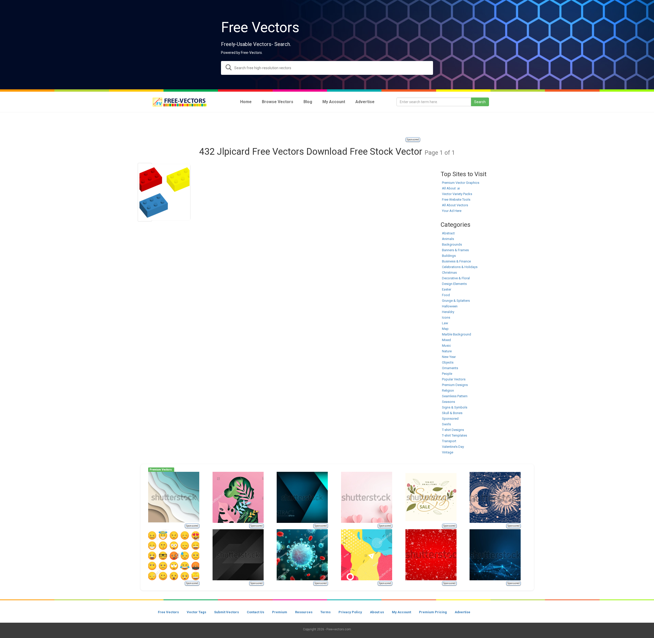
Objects (447, 362)
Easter (446, 289)
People (447, 374)
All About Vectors (455, 205)
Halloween (450, 306)
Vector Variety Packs (457, 194)
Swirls (446, 424)
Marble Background (456, 334)
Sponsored (413, 139)
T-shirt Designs (453, 430)
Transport (449, 441)
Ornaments (450, 368)
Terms (325, 612)
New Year (449, 357)
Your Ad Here (451, 211)
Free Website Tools (456, 199)
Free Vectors (168, 612)
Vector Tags (196, 612)
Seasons (448, 402)
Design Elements (454, 284)
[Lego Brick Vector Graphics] (145, 192)
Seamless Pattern (455, 396)
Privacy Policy (350, 612)
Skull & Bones (452, 413)
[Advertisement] (327, 125)
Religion (448, 390)
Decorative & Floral (456, 278)
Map (445, 329)
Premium (279, 612)
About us (377, 612)
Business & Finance (456, 261)
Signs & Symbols (454, 407)
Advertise (462, 612)
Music (446, 345)
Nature (447, 351)
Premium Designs (455, 385)
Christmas (449, 272)
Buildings (449, 256)
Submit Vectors (226, 612)
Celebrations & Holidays (459, 267)
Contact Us (255, 612)
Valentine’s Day (453, 447)
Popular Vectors (453, 379)
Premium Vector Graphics (460, 183)
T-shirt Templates (454, 435)
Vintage (447, 452)
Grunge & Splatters (456, 301)
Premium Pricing (433, 612)
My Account (401, 612)
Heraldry (448, 312)
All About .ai (451, 188)
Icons (446, 317)
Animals (448, 239)
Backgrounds (452, 244)
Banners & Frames (455, 250)
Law (445, 323)
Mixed (446, 340)
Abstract (448, 233)
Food (446, 295)
